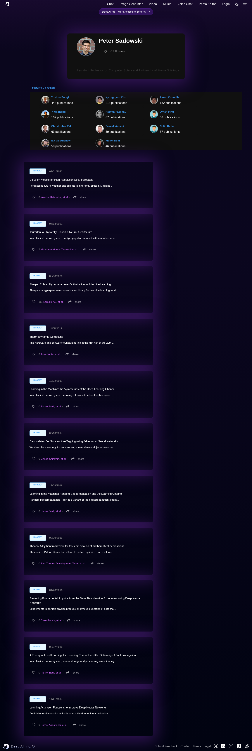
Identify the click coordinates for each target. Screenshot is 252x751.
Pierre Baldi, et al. (51, 406)
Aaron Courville (169, 97)
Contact (185, 746)
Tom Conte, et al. (51, 354)
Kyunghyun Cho (116, 97)
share (83, 197)
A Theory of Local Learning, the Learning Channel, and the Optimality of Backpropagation (83, 655)
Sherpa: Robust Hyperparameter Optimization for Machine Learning (70, 284)
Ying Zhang (58, 111)
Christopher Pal (61, 126)
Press (197, 746)
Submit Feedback (166, 746)
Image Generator (131, 4)
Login (226, 4)
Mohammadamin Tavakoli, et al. (59, 249)
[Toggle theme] (237, 4)
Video (153, 4)
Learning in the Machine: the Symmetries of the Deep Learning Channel (72, 389)
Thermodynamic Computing (46, 336)
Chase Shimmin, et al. (53, 458)
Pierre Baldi (113, 140)
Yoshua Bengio (60, 97)
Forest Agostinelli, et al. (54, 724)
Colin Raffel (167, 126)
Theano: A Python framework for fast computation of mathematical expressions (77, 546)
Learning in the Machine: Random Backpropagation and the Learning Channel (76, 493)
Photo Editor (207, 4)
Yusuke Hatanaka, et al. (54, 197)
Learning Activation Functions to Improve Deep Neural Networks (68, 707)
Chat (110, 4)
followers (118, 51)
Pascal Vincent (115, 126)
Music (167, 4)
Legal (207, 746)
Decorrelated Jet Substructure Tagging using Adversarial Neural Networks (74, 441)
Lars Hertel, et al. (53, 301)
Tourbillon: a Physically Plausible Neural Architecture (61, 232)
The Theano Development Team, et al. (63, 563)
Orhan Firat (167, 111)
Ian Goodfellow (60, 140)
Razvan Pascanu (116, 111)
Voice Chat (184, 4)
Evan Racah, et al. (51, 620)
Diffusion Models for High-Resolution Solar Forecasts (61, 179)
